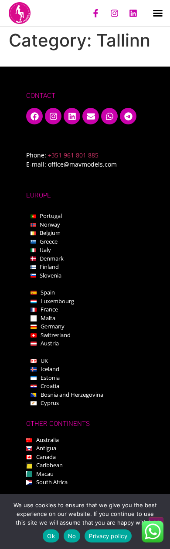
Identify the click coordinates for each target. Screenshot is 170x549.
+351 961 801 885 (73, 155)
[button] (158, 13)
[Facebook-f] (95, 13)
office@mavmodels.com (82, 164)
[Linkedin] (133, 13)
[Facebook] (34, 116)
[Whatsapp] (109, 116)
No (72, 535)
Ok (51, 535)
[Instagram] (114, 13)
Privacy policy (108, 535)
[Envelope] (90, 116)
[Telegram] (128, 116)
